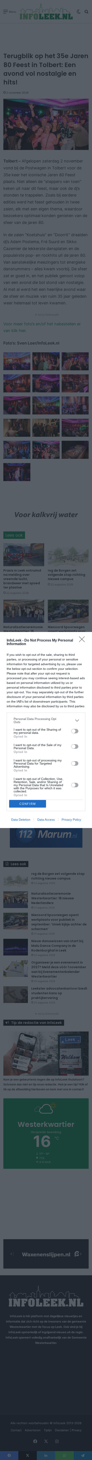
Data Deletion (20, 819)
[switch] (74, 731)
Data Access (46, 819)
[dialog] (46, 730)
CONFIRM (27, 804)
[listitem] (46, 720)
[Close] (83, 640)
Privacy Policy (71, 819)
